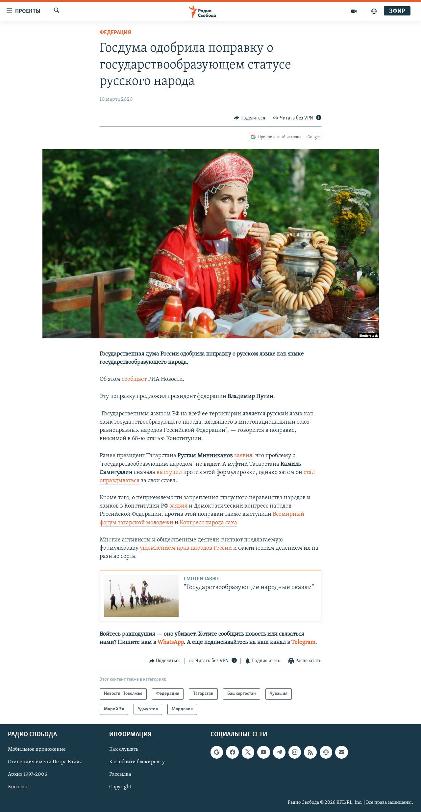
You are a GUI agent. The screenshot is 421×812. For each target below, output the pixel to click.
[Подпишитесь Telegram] (279, 752)
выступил (169, 473)
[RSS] (310, 752)
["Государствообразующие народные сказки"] (141, 596)
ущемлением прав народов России (186, 548)
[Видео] (354, 11)
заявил (243, 456)
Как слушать (123, 749)
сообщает (134, 379)
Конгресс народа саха (208, 523)
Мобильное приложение (37, 749)
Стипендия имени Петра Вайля (45, 762)
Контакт (17, 787)
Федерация (115, 33)
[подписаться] (341, 752)
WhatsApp (171, 642)
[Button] (249, 118)
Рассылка (120, 774)
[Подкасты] (326, 752)
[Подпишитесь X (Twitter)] (248, 752)
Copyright (120, 787)
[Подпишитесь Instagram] (294, 752)
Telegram (303, 642)
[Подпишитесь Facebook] (232, 752)
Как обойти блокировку (137, 762)
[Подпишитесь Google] (216, 752)
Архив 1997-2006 (27, 774)
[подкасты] (374, 11)
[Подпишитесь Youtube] (263, 752)
